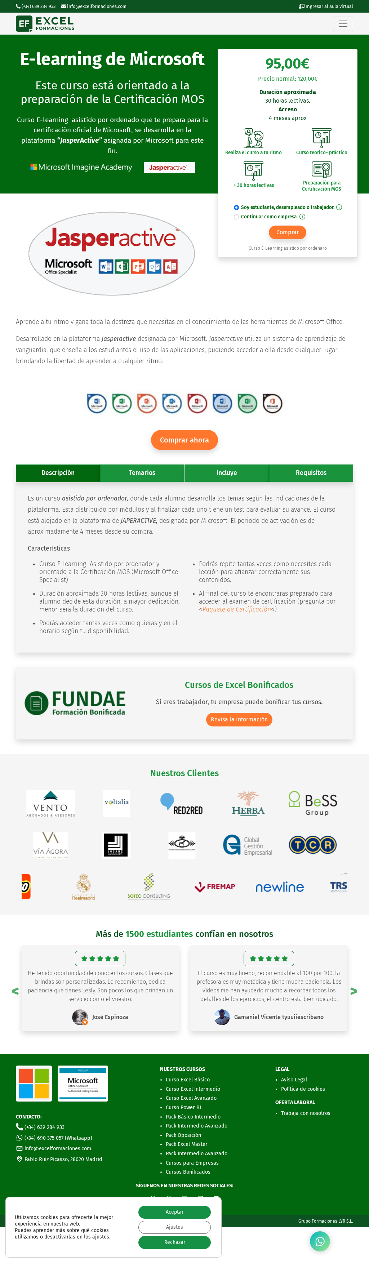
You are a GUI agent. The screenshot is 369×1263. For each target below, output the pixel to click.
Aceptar (174, 1212)
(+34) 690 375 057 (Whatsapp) (57, 1138)
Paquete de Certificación (237, 609)
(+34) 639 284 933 (44, 1127)
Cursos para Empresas (192, 1163)
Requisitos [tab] (311, 473)
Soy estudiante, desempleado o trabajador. (288, 207)
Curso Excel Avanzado (191, 1098)
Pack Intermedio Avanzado (196, 1126)
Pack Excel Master (187, 1144)
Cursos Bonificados (188, 1172)
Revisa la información (239, 719)
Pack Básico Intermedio (193, 1117)
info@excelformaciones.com (96, 6)
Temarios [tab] (142, 473)
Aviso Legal (294, 1080)
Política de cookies (303, 1089)
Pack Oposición (183, 1135)
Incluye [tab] (227, 473)
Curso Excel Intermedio (193, 1089)
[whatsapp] (320, 1241)
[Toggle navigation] (343, 24)
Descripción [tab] (58, 473)
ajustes (100, 1237)
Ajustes (174, 1227)
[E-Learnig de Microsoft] (45, 23)
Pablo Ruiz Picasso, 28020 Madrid (62, 1159)
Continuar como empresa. (270, 217)
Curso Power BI (183, 1107)
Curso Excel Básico (188, 1080)
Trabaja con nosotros (305, 1113)
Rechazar (174, 1242)
